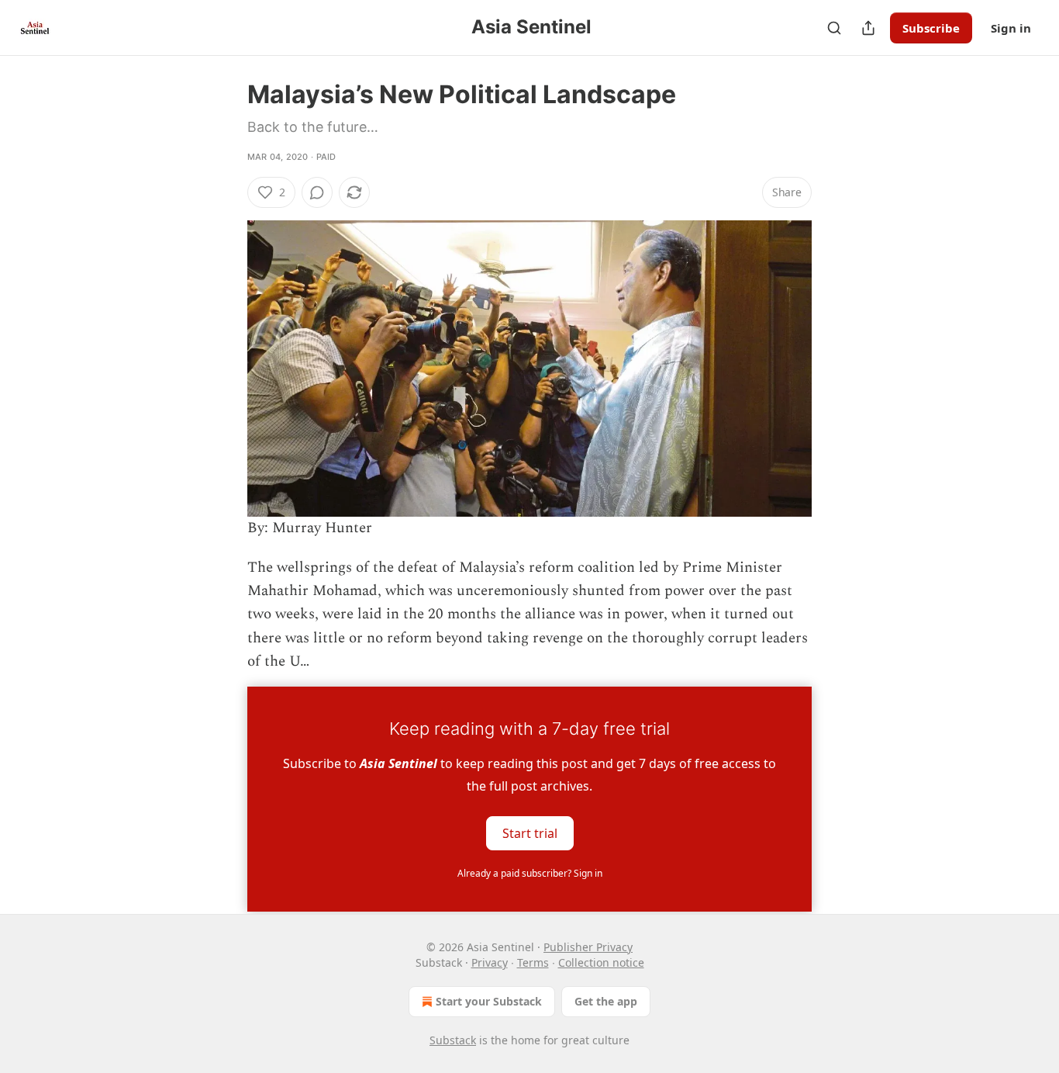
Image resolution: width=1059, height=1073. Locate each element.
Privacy (489, 962)
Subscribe (931, 28)
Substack (452, 1040)
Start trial (529, 832)
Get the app (605, 1001)
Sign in (1011, 28)
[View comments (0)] (317, 192)
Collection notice (601, 962)
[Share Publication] (868, 27)
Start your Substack (489, 1001)
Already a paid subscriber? (529, 873)
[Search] (834, 27)
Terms (533, 962)
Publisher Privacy (588, 947)
